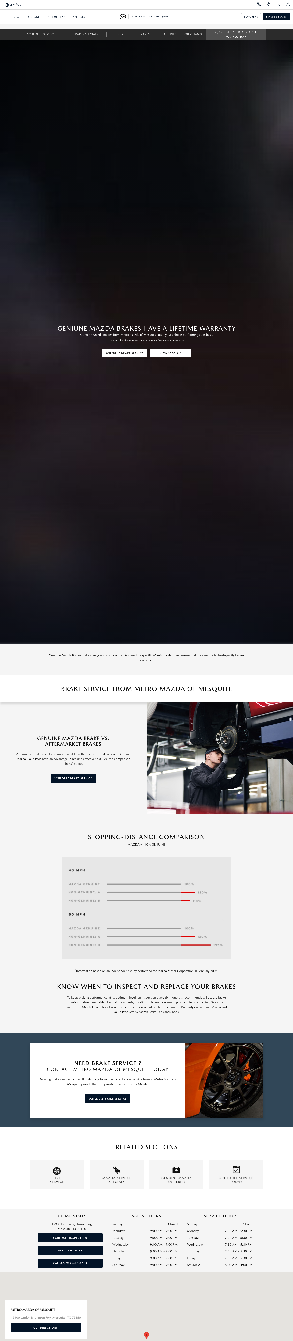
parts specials (86, 34)
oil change (193, 34)
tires (119, 34)
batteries (169, 34)
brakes (144, 34)
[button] (146, 1335)
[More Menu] (5, 17)
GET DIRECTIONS (70, 1250)
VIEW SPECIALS (171, 353)
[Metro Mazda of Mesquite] (124, 16)
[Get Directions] (269, 4)
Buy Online (251, 16)
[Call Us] (260, 4)
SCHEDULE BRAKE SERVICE (124, 353)
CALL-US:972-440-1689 (70, 1263)
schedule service (41, 34)
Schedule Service (276, 16)
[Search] (279, 4)
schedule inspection (70, 1237)
